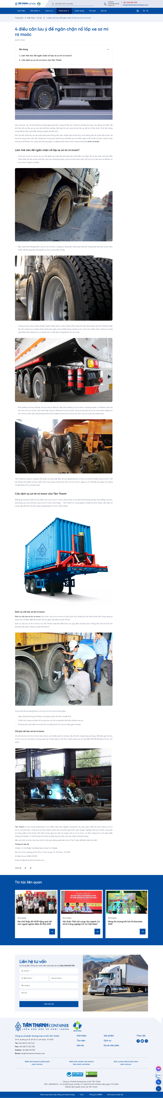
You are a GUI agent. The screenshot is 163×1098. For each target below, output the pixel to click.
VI (147, 11)
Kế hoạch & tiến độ (115, 1095)
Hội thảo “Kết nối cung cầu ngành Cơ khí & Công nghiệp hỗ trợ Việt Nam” (81, 923)
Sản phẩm (109, 1036)
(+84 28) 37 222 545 (26, 1043)
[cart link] (137, 11)
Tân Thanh (19, 827)
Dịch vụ (107, 1041)
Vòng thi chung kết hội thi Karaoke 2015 (125, 923)
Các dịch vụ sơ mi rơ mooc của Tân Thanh (41, 60)
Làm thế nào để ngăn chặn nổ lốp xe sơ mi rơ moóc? (46, 56)
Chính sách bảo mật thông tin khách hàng (57, 1095)
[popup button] (158, 1088)
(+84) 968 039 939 (67, 966)
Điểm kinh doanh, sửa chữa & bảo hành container (81, 1063)
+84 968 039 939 (130, 3)
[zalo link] (146, 1041)
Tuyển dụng (79, 11)
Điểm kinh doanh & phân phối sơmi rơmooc (37, 1063)
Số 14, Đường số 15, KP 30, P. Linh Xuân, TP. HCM (34, 1040)
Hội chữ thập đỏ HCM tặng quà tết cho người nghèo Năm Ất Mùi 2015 (35, 923)
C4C (82, 1095)
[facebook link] (25, 868)
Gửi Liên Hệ (49, 1004)
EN (144, 11)
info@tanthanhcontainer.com (135, 5)
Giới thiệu (21, 11)
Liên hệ (103, 11)
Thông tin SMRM (95, 1095)
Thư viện (92, 11)
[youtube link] (142, 1041)
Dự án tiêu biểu (111, 1045)
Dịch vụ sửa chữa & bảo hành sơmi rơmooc (126, 1063)
